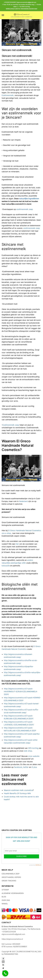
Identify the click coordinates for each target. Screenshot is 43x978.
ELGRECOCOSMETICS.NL (27, 951)
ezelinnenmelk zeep (24, 209)
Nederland (23, 501)
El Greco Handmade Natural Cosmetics (24, 530)
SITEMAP (5, 890)
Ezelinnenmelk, (8, 95)
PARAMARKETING (11, 954)
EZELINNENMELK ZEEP (11, 874)
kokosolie (6, 565)
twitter (26, 767)
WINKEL (5, 904)
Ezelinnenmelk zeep (11, 425)
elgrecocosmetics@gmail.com (13, 934)
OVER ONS (6, 900)
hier (17, 544)
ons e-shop (6, 533)
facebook (18, 767)
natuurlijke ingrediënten (29, 198)
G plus (34, 767)
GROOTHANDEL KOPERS (11, 877)
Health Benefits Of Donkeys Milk (17, 793)
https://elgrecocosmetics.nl (12, 939)
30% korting (33, 748)
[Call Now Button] (5, 973)
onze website (33, 756)
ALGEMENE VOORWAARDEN (13, 893)
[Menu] (5, 15)
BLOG (4, 897)
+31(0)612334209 (10, 2)
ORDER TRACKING (9, 881)
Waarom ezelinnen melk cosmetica (18, 790)
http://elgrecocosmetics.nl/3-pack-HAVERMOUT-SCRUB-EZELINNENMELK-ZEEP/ (20, 691)
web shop (28, 751)
